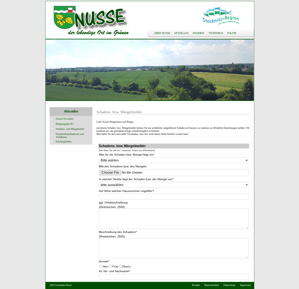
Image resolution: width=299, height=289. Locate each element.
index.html (88, 21)
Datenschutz (229, 285)
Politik (231, 33)
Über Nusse (162, 33)
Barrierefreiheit (211, 285)
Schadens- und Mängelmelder (70, 129)
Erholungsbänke (63, 141)
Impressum (245, 285)
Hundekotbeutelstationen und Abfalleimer (70, 136)
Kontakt (196, 285)
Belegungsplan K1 (65, 123)
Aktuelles (181, 33)
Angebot (198, 33)
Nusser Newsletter (65, 118)
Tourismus (215, 33)
